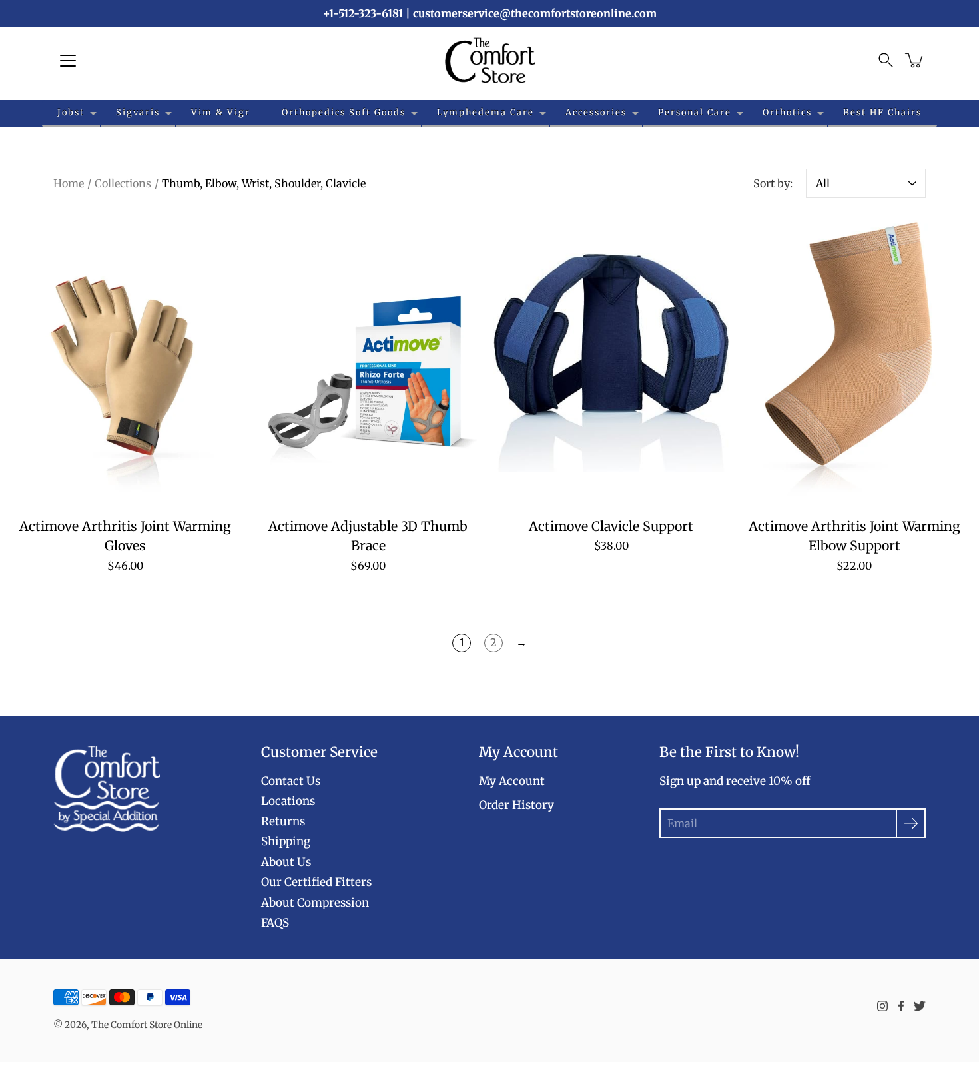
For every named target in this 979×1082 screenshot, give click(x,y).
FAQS (275, 922)
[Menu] (68, 61)
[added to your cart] (915, 60)
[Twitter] (920, 1006)
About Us (286, 862)
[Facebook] (901, 1006)
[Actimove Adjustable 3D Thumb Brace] (368, 362)
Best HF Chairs (882, 112)
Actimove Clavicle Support (611, 526)
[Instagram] (882, 1006)
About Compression (315, 902)
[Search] (885, 60)
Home (68, 183)
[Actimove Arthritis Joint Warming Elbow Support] (854, 362)
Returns (283, 821)
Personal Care (694, 112)
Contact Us (290, 781)
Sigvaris (138, 112)
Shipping (285, 841)
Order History (516, 805)
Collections (123, 183)
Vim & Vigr (220, 112)
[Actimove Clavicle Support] (611, 362)
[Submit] (911, 823)
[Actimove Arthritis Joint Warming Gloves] (125, 362)
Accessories (596, 112)
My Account (512, 781)
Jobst (71, 112)
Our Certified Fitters (316, 882)
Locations (288, 801)
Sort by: (773, 183)
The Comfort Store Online (146, 1025)
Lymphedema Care (485, 112)
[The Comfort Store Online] (490, 60)
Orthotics (787, 112)
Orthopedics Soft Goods (344, 112)
